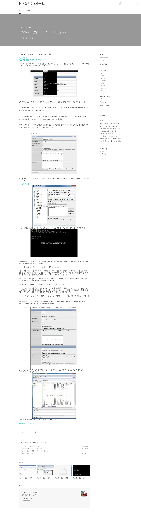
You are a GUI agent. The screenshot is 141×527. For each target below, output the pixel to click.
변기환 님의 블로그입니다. (29, 495)
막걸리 (119, 128)
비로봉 (102, 141)
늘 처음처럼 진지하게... (32, 3)
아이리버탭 (103, 128)
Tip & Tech (25, 443)
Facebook (104, 93)
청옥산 (119, 141)
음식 (106, 141)
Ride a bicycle (104, 105)
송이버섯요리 (103, 133)
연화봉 (114, 128)
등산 (117, 123)
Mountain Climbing (106, 96)
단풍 (113, 126)
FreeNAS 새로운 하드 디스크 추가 (30, 60)
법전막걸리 (112, 123)
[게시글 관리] (27, 432)
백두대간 (106, 123)
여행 (109, 133)
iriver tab (103, 88)
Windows (103, 83)
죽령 (113, 133)
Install (102, 90)
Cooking (103, 102)
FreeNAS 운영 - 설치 (27, 453)
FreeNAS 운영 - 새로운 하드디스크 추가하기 (33, 451)
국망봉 (109, 126)
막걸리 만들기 (104, 136)
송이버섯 (114, 138)
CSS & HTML (104, 78)
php (102, 73)
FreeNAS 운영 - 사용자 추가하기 (30, 449)
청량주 (102, 138)
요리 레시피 (103, 126)
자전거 (114, 141)
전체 (101, 54)
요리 (101, 123)
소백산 (117, 126)
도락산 (117, 136)
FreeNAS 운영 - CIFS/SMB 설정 (30, 446)
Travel (102, 67)
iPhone (103, 85)
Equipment (104, 99)
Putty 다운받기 (24, 184)
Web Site (103, 61)
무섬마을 (109, 128)
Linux (102, 75)
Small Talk (103, 64)
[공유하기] (24, 432)
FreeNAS (33, 443)
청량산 (108, 131)
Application (104, 58)
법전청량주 (111, 136)
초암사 (110, 141)
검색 (116, 3)
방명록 (28, 10)
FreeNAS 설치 (23, 58)
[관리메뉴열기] (137, 3)
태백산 (119, 138)
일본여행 (113, 131)
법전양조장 (108, 138)
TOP (120, 525)
